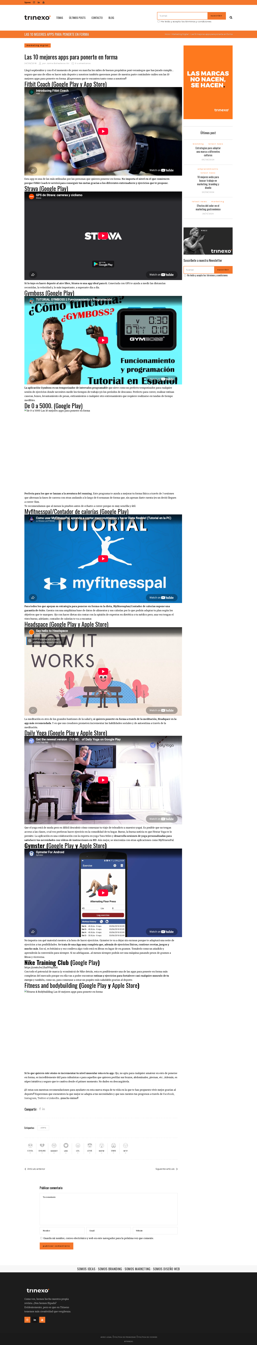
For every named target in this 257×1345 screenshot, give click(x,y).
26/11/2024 (208, 213)
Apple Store (94, 624)
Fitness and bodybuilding (50, 985)
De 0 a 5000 (37, 405)
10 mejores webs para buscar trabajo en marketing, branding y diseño (208, 182)
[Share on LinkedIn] (43, 1109)
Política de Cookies (147, 1337)
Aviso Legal (106, 1337)
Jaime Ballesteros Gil (58, 63)
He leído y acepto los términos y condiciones (186, 21)
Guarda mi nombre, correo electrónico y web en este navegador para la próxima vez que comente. (98, 1238)
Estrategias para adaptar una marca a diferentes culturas (208, 151)
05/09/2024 (208, 159)
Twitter (41, 1098)
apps (43, 1128)
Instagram (30, 1098)
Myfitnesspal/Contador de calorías (61, 511)
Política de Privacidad (125, 1337)
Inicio (167, 34)
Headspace (36, 624)
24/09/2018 (30, 63)
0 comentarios (83, 63)
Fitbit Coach (37, 83)
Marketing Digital (180, 34)
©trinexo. (128, 1341)
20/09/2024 (208, 192)
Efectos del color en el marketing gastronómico (208, 207)
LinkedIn (53, 1098)
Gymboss (34, 292)
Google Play (66, 83)
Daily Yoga (35, 732)
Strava (31, 188)
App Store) (95, 83)
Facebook (168, 1094)
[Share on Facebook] (40, 1109)
